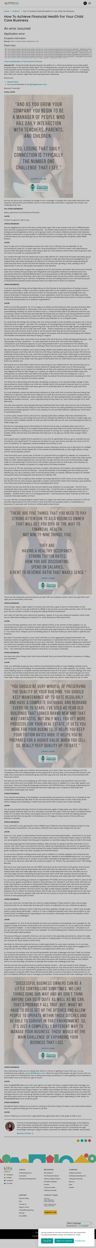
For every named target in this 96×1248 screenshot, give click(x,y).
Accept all (47, 1241)
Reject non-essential (64, 1241)
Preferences (80, 1241)
